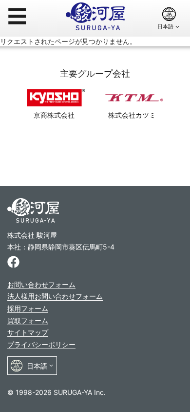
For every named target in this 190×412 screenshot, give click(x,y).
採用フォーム (27, 308)
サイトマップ (27, 332)
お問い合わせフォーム (41, 284)
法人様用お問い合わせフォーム (55, 296)
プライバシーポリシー (41, 344)
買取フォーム (27, 320)
